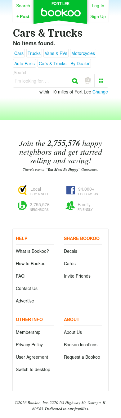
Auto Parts (24, 63)
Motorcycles (83, 53)
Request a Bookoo (82, 357)
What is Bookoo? (32, 251)
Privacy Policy (29, 344)
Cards (70, 263)
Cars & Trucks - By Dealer (64, 63)
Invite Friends (77, 276)
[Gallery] (101, 80)
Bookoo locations (80, 344)
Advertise (25, 301)
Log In (98, 5)
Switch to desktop (33, 369)
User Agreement (32, 357)
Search (23, 5)
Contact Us (27, 288)
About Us (73, 332)
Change (100, 92)
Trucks (34, 53)
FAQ (20, 276)
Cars (19, 53)
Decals (70, 251)
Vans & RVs (56, 53)
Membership (28, 332)
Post (22, 16)
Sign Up (98, 16)
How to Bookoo (31, 263)
